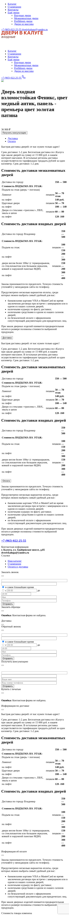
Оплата (6, 481)
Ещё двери (13, 12)
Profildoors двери (23, 21)
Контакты (13, 9)
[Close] (2, 665)
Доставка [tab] (13, 138)
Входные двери (22, 15)
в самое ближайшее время (19, 587)
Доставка (7, 338)
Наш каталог (15, 561)
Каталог (12, 4)
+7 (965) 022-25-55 (11, 29)
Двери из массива (24, 24)
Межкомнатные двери (26, 18)
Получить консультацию (14, 133)
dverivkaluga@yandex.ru (35, 29)
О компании (14, 6)
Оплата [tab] (12, 141)
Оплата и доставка (18, 566)
